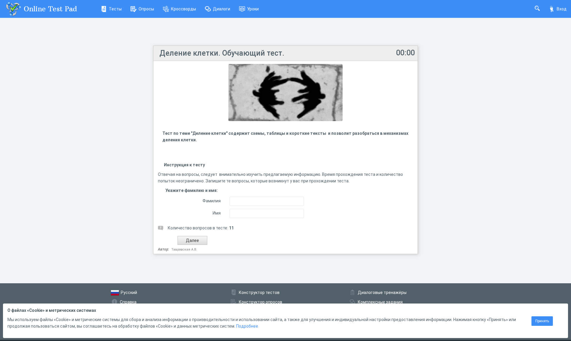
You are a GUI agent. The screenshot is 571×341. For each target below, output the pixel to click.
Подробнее (247, 326)
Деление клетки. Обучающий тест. (221, 53)
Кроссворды (183, 9)
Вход (562, 9)
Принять (542, 321)
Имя (217, 213)
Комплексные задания (380, 302)
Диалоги (221, 9)
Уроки (253, 9)
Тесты (115, 9)
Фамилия (212, 200)
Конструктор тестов (259, 292)
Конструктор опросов (260, 302)
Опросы (146, 9)
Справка (128, 302)
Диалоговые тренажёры (382, 292)
